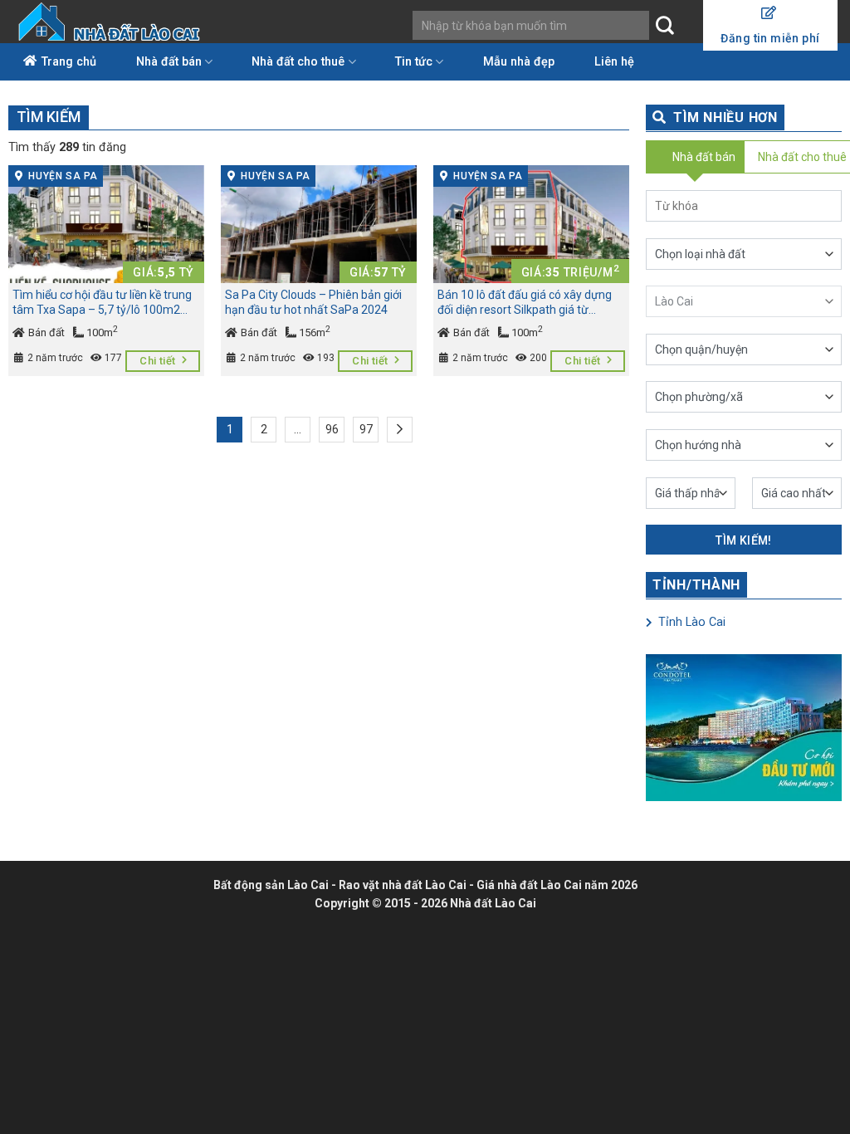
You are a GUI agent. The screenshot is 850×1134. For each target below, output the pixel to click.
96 (332, 429)
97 (366, 429)
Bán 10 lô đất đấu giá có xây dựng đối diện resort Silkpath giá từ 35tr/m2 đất (524, 303)
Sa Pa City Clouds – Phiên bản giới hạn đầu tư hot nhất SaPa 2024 (313, 302)
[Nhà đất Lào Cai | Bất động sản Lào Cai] (110, 21)
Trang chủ (69, 62)
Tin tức (413, 62)
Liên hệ (614, 62)
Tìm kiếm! (744, 540)
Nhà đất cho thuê (298, 62)
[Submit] (664, 25)
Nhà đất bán (169, 62)
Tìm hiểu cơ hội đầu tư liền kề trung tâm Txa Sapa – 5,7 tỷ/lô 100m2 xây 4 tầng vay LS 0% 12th (102, 303)
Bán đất (45, 332)
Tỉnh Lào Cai (690, 622)
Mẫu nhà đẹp (518, 62)
